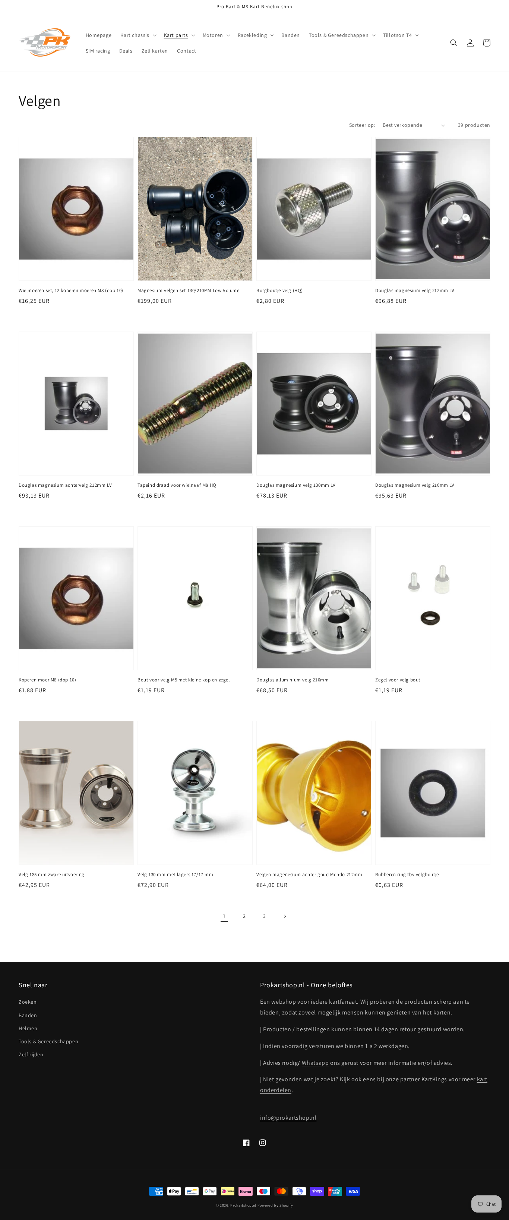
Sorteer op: (362, 125)
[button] (137, 35)
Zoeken (28, 1001)
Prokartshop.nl (243, 1205)
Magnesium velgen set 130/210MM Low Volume (188, 290)
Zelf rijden (31, 1054)
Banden (28, 1015)
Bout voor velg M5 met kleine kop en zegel (183, 680)
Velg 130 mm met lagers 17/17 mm (175, 874)
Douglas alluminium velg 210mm (292, 680)
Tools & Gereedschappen (48, 1041)
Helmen (28, 1028)
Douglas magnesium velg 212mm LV (415, 290)
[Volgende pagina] (284, 916)
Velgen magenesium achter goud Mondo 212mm (309, 874)
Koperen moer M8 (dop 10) (47, 680)
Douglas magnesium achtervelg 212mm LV (65, 485)
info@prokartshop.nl (288, 1118)
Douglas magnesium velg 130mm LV (296, 485)
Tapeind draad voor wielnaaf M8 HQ (176, 485)
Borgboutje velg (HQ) (279, 290)
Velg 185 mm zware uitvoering (52, 874)
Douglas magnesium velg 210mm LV (415, 485)
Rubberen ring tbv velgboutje (407, 874)
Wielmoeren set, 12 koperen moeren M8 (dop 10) (71, 290)
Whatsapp (315, 1063)
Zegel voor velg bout (397, 680)
